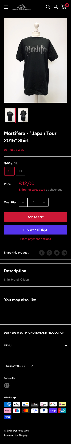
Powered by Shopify (16, 435)
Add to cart (36, 217)
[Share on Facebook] (42, 253)
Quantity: (10, 202)
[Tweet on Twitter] (57, 253)
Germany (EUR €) (16, 365)
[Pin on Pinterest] (49, 253)
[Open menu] (6, 7)
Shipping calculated (32, 189)
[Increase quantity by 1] (44, 202)
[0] (63, 7)
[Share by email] (64, 253)
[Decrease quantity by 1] (23, 202)
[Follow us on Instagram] (6, 385)
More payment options (35, 239)
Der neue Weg (14, 150)
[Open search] (48, 7)
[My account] (56, 7)
